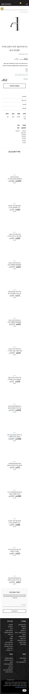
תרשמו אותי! (14, 611)
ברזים (16, 10)
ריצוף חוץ (10, 627)
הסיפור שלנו (23, 658)
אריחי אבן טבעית (21, 640)
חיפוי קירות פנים (9, 644)
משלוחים (24, 108)
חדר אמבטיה (9, 650)
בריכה (11, 629)
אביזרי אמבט (22, 642)
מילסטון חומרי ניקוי (21, 662)
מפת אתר (10, 668)
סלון (12, 636)
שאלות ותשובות (9, 658)
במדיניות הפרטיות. (19, 687)
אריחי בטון (23, 638)
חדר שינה (10, 634)
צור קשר (11, 666)
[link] (23, 4)
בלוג (25, 660)
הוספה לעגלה (14, 86)
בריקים (24, 629)
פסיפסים (23, 627)
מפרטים (24, 104)
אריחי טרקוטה (22, 636)
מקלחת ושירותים (8, 646)
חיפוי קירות (10, 648)
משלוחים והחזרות (8, 664)
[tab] (14, 97)
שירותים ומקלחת (8, 632)
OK (24, 690)
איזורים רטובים (9, 631)
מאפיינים (24, 96)
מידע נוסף (24, 100)
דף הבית (26, 10)
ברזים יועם (23, 631)
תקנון (11, 662)
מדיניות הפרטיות (8, 660)
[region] (14, 11)
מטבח (11, 638)
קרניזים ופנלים (22, 625)
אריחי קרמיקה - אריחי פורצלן (20, 633)
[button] (2, 9)
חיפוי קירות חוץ (9, 642)
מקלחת (11, 625)
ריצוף (11, 640)
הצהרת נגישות (9, 672)
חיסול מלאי (21, 10)
